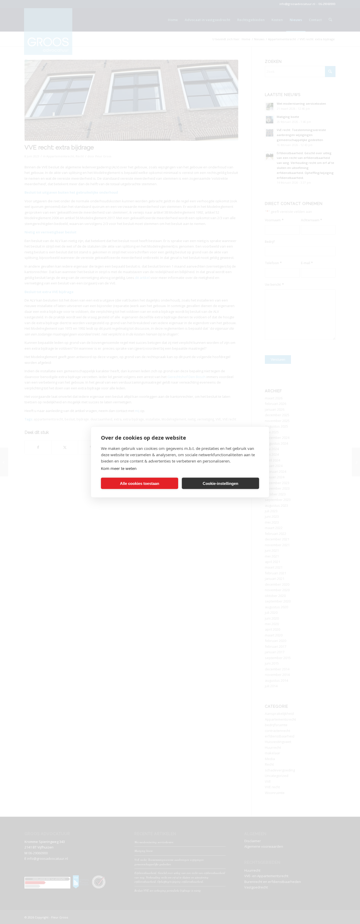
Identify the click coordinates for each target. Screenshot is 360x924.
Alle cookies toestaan (139, 483)
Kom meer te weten (119, 468)
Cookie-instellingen (220, 483)
